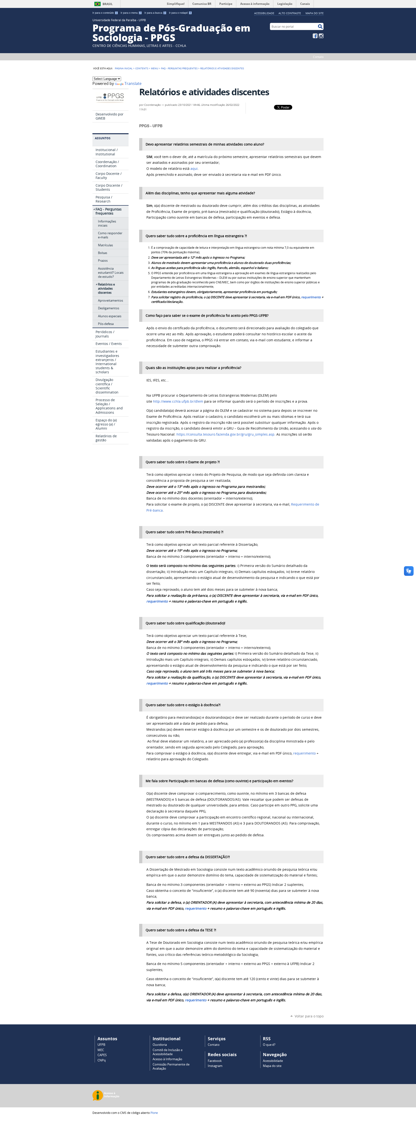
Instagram (321, 35)
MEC (101, 1050)
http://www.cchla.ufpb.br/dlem (178, 401)
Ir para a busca (154, 12)
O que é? (269, 1045)
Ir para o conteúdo (104, 12)
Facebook (315, 35)
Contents (141, 68)
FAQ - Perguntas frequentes (179, 68)
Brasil (108, 4)
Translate (133, 83)
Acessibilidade (264, 13)
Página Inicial (123, 68)
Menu (154, 68)
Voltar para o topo (309, 1016)
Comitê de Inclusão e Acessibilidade (167, 1052)
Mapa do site (315, 13)
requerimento (311, 297)
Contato (318, 57)
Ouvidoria (160, 1045)
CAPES (102, 1055)
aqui (194, 168)
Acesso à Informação (167, 1059)
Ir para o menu (131, 12)
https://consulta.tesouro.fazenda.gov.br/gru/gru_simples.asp (225, 434)
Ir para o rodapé (180, 12)
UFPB (101, 1045)
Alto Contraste (290, 13)
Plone (154, 1113)
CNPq (102, 1060)
